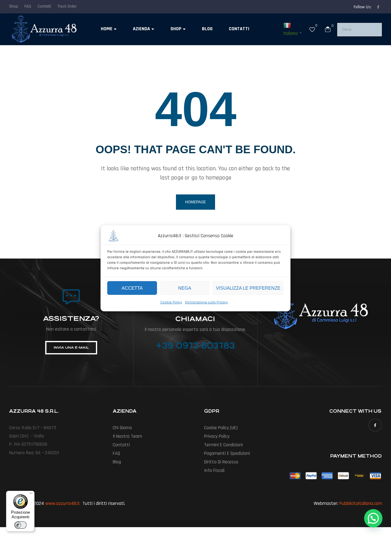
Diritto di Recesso (221, 462)
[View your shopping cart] (328, 29)
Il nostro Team (127, 436)
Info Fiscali (214, 470)
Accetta (132, 287)
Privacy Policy (216, 436)
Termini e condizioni (223, 445)
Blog (117, 462)
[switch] (20, 525)
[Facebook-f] (378, 7)
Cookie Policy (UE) (221, 428)
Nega (184, 287)
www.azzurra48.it (62, 503)
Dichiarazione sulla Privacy (206, 302)
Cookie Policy (171, 302)
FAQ (116, 453)
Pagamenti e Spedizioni (227, 453)
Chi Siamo (122, 428)
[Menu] (31, 494)
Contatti (121, 445)
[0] (312, 29)
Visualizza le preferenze (248, 287)
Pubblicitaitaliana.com (360, 503)
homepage (195, 202)
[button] (373, 518)
